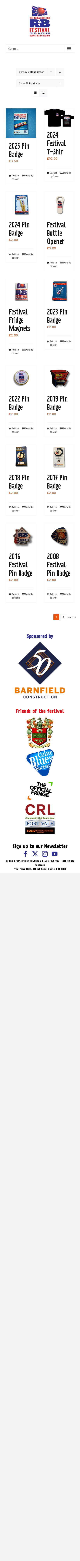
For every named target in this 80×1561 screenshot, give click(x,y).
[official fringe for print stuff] (40, 779)
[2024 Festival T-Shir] (59, 117)
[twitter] (35, 854)
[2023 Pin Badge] (59, 291)
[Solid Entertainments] (40, 829)
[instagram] (45, 854)
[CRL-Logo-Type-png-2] (40, 806)
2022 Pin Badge (19, 403)
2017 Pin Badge (57, 481)
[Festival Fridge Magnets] (21, 291)
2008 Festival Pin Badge (58, 564)
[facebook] (25, 854)
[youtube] (54, 854)
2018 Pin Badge (19, 481)
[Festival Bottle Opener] (59, 204)
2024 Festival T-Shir (56, 143)
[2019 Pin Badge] (59, 378)
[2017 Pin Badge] (59, 457)
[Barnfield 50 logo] (40, 643)
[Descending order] (60, 72)
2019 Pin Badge (57, 403)
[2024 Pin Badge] (21, 204)
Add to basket (15, 177)
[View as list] (43, 92)
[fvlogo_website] (40, 821)
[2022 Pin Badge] (21, 378)
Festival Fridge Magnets (19, 320)
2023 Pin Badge (57, 315)
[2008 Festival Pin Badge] (59, 536)
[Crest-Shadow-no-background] (40, 717)
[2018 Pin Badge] (21, 457)
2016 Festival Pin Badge (20, 564)
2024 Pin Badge (19, 228)
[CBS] (40, 750)
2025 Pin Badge (19, 150)
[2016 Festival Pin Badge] (21, 536)
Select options (54, 174)
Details (29, 175)
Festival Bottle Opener (56, 233)
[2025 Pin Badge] (21, 123)
